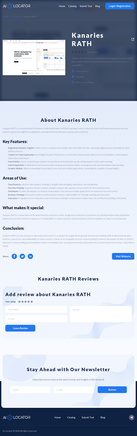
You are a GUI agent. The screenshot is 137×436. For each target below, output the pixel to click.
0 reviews (92, 52)
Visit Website (123, 256)
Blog (97, 6)
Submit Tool (86, 6)
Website (80, 76)
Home (62, 6)
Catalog (72, 6)
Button (112, 389)
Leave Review (20, 328)
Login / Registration (120, 6)
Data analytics (82, 71)
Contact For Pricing (84, 82)
